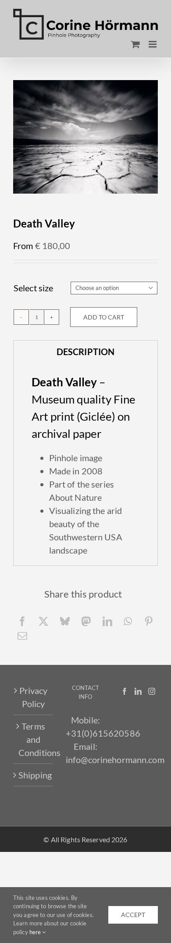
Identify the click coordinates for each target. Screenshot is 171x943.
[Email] (22, 635)
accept (133, 914)
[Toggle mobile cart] (135, 44)
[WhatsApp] (127, 621)
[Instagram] (151, 691)
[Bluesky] (65, 621)
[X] (43, 621)
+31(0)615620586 (103, 733)
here (36, 932)
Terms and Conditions (33, 739)
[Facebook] (22, 621)
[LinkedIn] (107, 621)
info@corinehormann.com (115, 759)
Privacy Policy (33, 697)
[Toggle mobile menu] (153, 44)
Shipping (33, 775)
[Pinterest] (148, 621)
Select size (33, 288)
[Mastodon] (86, 621)
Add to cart (103, 317)
